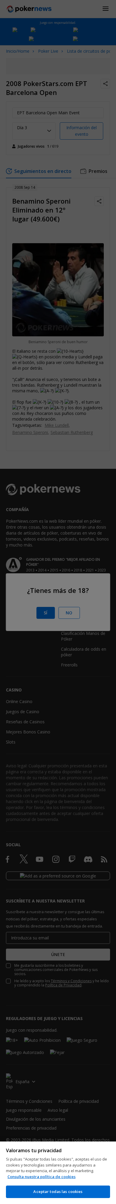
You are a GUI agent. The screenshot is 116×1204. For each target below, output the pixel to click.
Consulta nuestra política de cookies (41, 1176)
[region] (58, 1172)
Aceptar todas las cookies (57, 1191)
